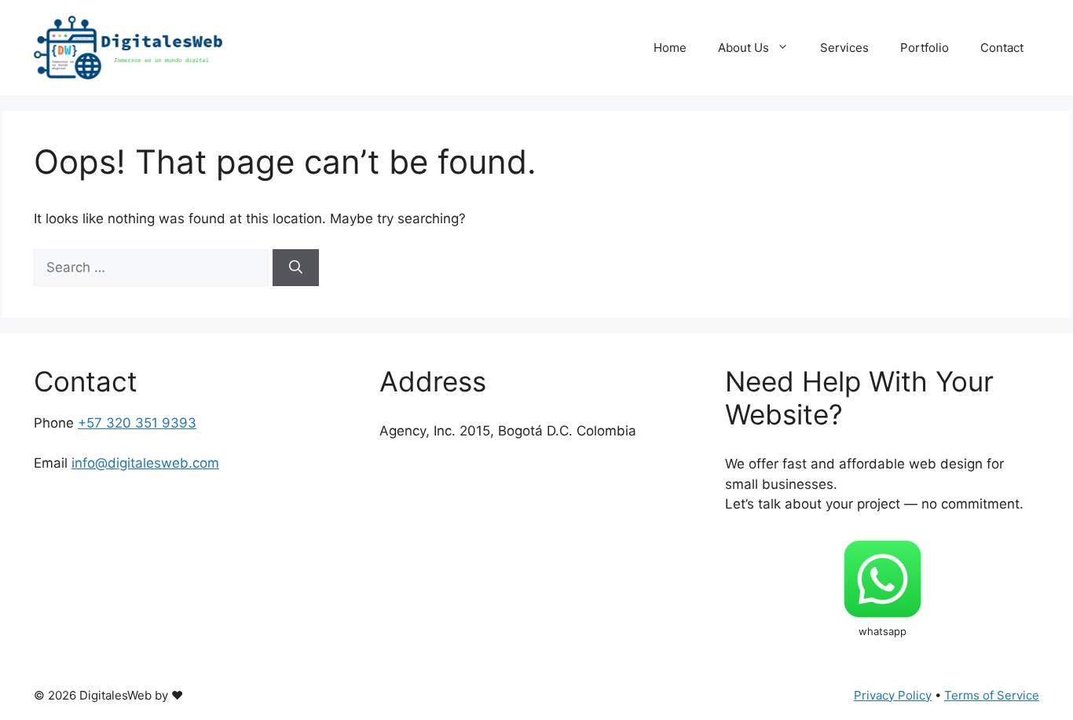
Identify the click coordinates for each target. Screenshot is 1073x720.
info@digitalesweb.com (145, 463)
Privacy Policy (893, 695)
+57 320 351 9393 (137, 423)
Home (670, 47)
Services (844, 47)
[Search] (296, 268)
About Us (743, 47)
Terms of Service (991, 695)
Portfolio (924, 47)
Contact (1002, 47)
